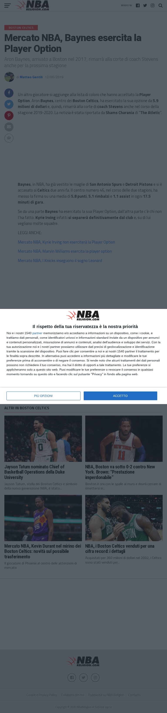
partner (37, 333)
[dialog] (83, 356)
